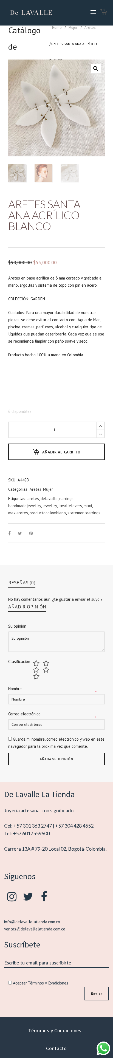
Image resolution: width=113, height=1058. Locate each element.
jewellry (50, 505)
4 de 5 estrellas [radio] (47, 670)
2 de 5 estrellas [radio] (47, 663)
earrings (66, 498)
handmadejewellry (24, 505)
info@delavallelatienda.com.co (32, 921)
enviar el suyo (88, 599)
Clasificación (19, 662)
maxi (88, 505)
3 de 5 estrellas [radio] (37, 670)
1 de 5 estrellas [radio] (37, 663)
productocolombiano (48, 512)
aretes (33, 498)
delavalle (49, 498)
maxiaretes (18, 512)
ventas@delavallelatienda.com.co (34, 929)
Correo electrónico (24, 713)
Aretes (90, 27)
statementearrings (83, 512)
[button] (96, 69)
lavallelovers (70, 505)
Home (57, 27)
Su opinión (17, 626)
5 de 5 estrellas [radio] (37, 676)
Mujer (73, 27)
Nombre (15, 688)
